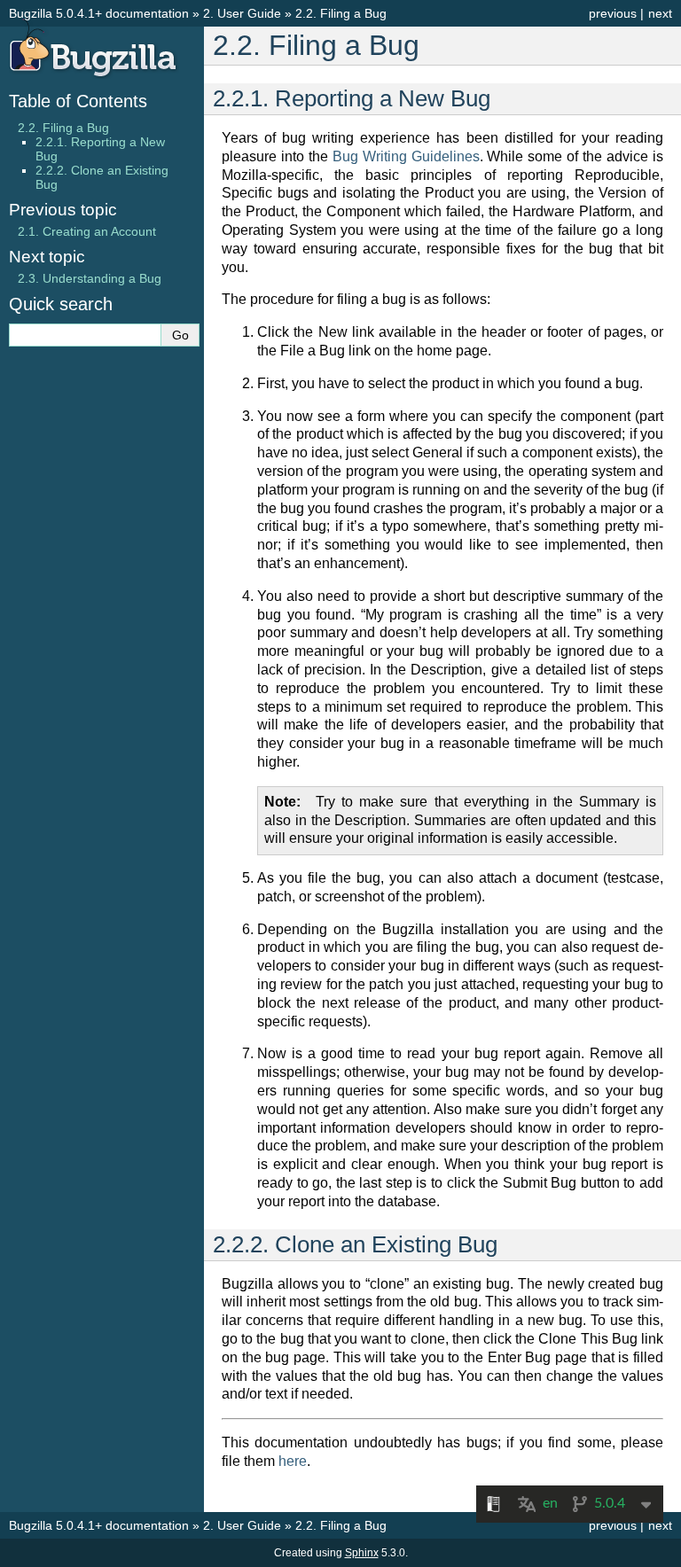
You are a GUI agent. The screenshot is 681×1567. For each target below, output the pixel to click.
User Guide (242, 13)
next (660, 13)
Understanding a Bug (89, 278)
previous (613, 13)
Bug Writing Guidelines (406, 156)
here (292, 1461)
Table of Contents (78, 101)
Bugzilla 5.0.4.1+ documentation (99, 13)
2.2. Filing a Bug (63, 128)
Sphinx (362, 1553)
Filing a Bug (341, 13)
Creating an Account (87, 231)
